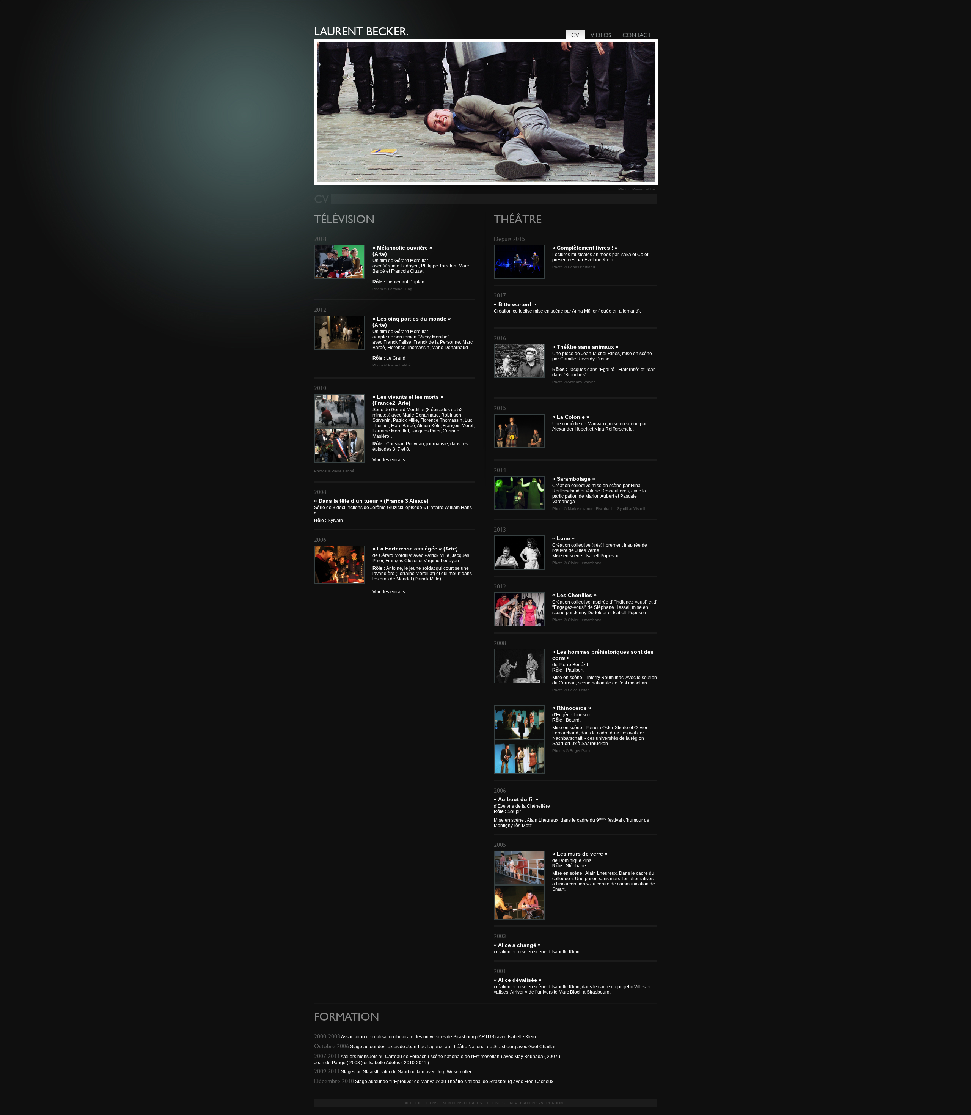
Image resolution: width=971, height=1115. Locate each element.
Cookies (496, 1103)
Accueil (413, 1103)
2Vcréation (551, 1103)
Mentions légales (462, 1103)
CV (575, 35)
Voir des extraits (388, 459)
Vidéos (601, 35)
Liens (432, 1103)
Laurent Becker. (361, 31)
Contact (636, 35)
